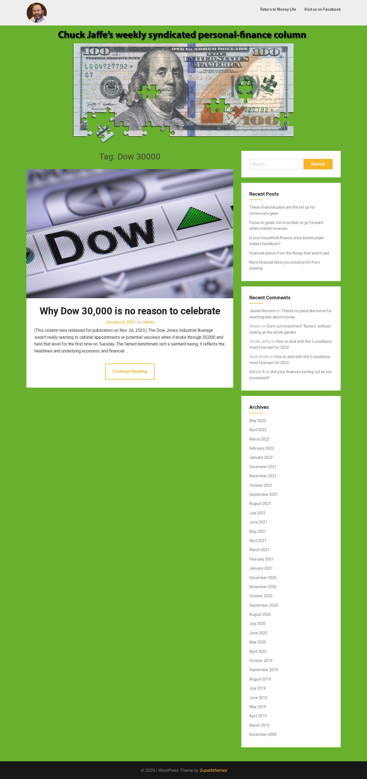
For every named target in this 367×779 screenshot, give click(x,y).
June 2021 (258, 522)
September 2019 (263, 670)
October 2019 (260, 660)
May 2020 (257, 642)
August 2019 (260, 679)
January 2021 (261, 568)
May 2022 (257, 420)
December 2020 (262, 578)
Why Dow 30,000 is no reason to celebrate (129, 311)
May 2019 (257, 707)
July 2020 (257, 623)
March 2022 (259, 439)
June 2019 (258, 698)
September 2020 (263, 605)
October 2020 (260, 596)
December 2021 (262, 467)
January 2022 (261, 457)
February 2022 (261, 448)
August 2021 (260, 503)
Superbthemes (213, 770)
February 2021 (261, 559)
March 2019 (259, 725)
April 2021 (258, 540)
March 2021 (259, 550)
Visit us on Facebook (322, 9)
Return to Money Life (278, 9)
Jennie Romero (262, 311)
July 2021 (257, 513)
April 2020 (258, 651)
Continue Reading (129, 371)
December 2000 (262, 734)
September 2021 (263, 494)
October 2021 (260, 485)
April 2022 (258, 430)
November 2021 (262, 476)
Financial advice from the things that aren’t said (289, 253)
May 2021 (257, 531)
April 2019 (258, 716)
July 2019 (257, 688)
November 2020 (262, 587)
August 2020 (260, 614)
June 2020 (258, 633)
